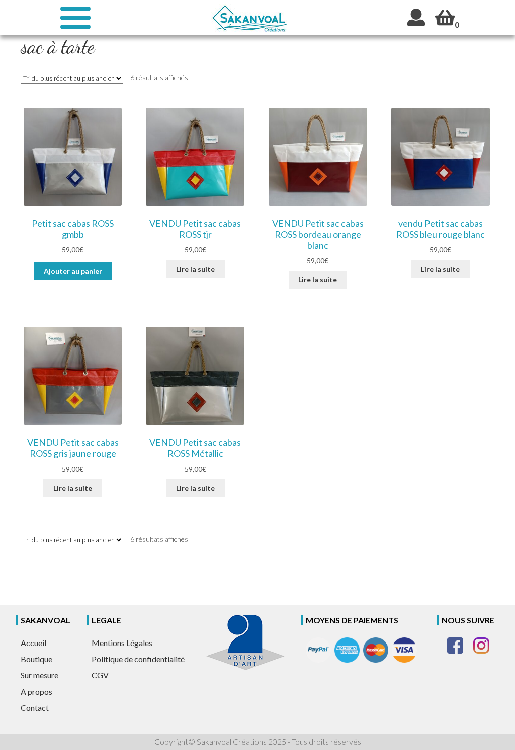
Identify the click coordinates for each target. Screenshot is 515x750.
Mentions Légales (122, 643)
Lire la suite (195, 269)
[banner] (249, 18)
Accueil (33, 643)
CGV (100, 675)
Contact (35, 707)
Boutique (36, 659)
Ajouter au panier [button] (73, 271)
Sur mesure (39, 675)
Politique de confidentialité (138, 659)
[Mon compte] (416, 17)
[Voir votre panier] (445, 17)
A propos (36, 691)
